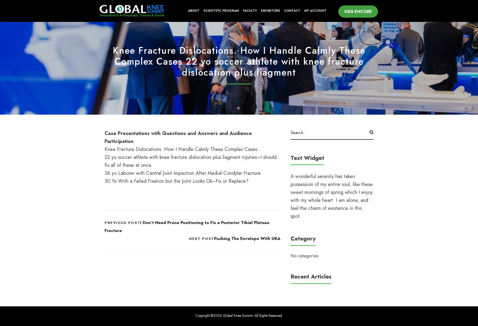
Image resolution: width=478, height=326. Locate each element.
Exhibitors (270, 10)
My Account (315, 10)
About (193, 10)
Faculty (250, 10)
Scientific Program (221, 10)
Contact (292, 10)
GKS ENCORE (358, 11)
